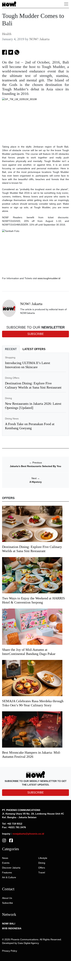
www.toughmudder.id (49, 278)
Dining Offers (12, 377)
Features (7, 872)
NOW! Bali (8, 923)
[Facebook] (11, 840)
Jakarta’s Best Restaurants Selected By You (35, 466)
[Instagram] (4, 840)
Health (6, 34)
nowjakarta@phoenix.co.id (28, 833)
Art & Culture (9, 877)
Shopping (10, 357)
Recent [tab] (11, 349)
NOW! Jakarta (39, 39)
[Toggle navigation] (66, 4)
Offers (41, 867)
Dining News (12, 418)
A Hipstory (35, 482)
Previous (35, 462)
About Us (7, 898)
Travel (41, 872)
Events (5, 862)
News (5, 858)
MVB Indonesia (11, 928)
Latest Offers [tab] (34, 349)
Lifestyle (42, 858)
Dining (8, 398)
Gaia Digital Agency (28, 943)
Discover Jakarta (11, 867)
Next (36, 478)
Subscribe (7, 902)
